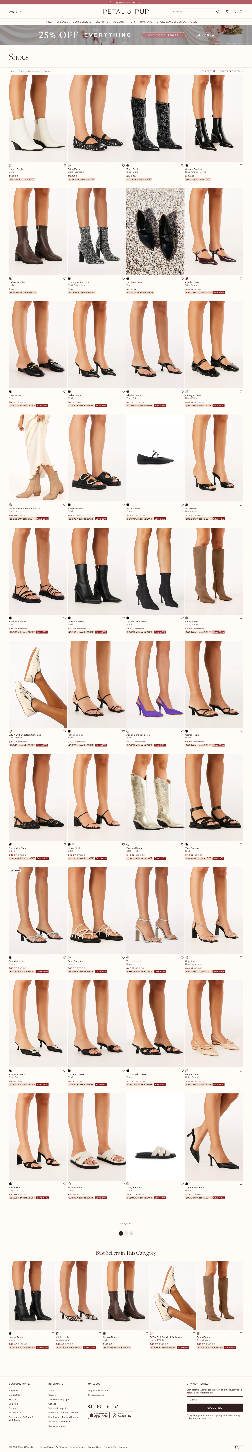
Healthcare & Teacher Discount (63, 1417)
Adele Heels (75, 1342)
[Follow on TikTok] (117, 1406)
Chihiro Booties (116, 1342)
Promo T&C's (110, 1447)
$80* (139, 2)
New (49, 21)
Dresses (62, 21)
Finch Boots (216, 1342)
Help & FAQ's (15, 1390)
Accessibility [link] (15, 1412)
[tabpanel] (126, 1312)
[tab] (126, 1252)
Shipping (13, 1403)
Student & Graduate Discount (63, 1412)
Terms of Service (77, 1447)
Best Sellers (82, 21)
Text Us (12, 1399)
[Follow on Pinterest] (108, 1406)
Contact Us (14, 1394)
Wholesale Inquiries (58, 1408)
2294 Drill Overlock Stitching (169, 1342)
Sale (193, 21)
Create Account (96, 1394)
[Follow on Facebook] (90, 1406)
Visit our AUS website (59, 1421)
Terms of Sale (94, 1447)
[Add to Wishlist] (64, 165)
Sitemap (123, 1447)
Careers (52, 1394)
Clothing (102, 21)
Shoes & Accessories (171, 21)
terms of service (204, 1418)
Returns (13, 1408)
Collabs (52, 1403)
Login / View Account (98, 1390)
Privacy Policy (46, 1447)
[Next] (131, 1233)
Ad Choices (61, 1447)
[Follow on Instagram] (99, 1406)
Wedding (119, 21)
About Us (53, 1390)
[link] (126, 35)
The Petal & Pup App (58, 1399)
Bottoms (146, 21)
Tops (132, 21)
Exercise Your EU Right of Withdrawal (21, 1418)
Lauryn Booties (28, 1342)
